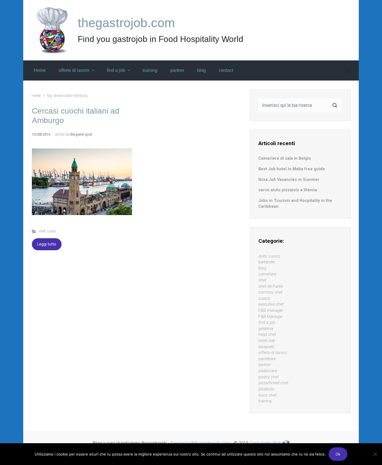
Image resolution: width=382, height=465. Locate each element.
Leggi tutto (46, 244)
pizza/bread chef (273, 383)
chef (42, 231)
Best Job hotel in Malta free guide (291, 169)
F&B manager (270, 310)
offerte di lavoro (272, 352)
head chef (267, 334)
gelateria (265, 328)
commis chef (270, 292)
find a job (266, 322)
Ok (338, 454)
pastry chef (268, 377)
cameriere (267, 274)
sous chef (267, 395)
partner (264, 364)
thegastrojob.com (126, 23)
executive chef (271, 304)
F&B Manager (270, 316)
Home (36, 95)
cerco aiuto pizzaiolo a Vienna (287, 190)
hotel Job (266, 340)
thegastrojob (81, 134)
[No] (375, 454)
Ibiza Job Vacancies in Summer (288, 179)
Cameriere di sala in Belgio (284, 158)
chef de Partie (270, 286)
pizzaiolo (266, 389)
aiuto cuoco (269, 256)
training (265, 401)
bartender (266, 262)
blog (262, 268)
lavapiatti (266, 346)
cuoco (51, 231)
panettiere (266, 359)
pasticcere (267, 371)
